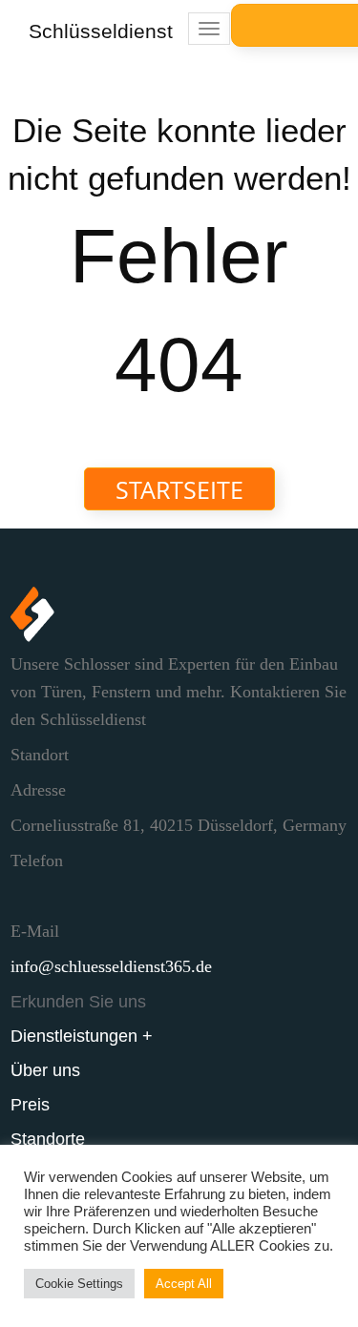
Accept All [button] (184, 1283)
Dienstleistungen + (82, 1036)
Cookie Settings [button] (79, 1283)
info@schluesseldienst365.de (111, 966)
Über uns (45, 1070)
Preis (30, 1104)
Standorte (48, 1139)
